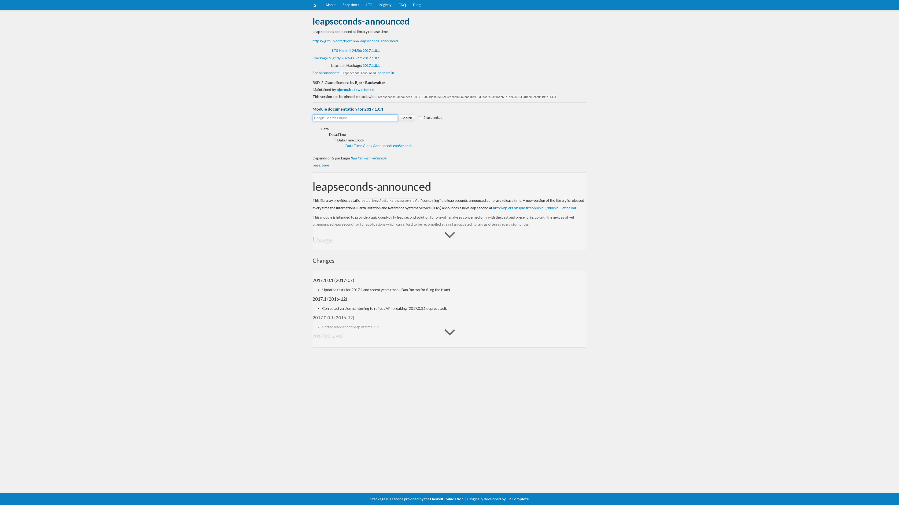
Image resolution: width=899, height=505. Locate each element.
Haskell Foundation (447, 499)
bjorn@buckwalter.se (355, 89)
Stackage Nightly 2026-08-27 (337, 58)
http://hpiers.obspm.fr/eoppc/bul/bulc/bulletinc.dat (534, 208)
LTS (369, 4)
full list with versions (368, 158)
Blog (417, 4)
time (325, 165)
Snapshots (351, 4)
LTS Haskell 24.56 (346, 50)
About (330, 4)
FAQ (402, 4)
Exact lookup (433, 117)
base (316, 165)
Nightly (385, 4)
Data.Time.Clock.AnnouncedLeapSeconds (378, 145)
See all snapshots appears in (353, 72)
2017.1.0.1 (371, 50)
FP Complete (517, 499)
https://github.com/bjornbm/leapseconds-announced (355, 41)
